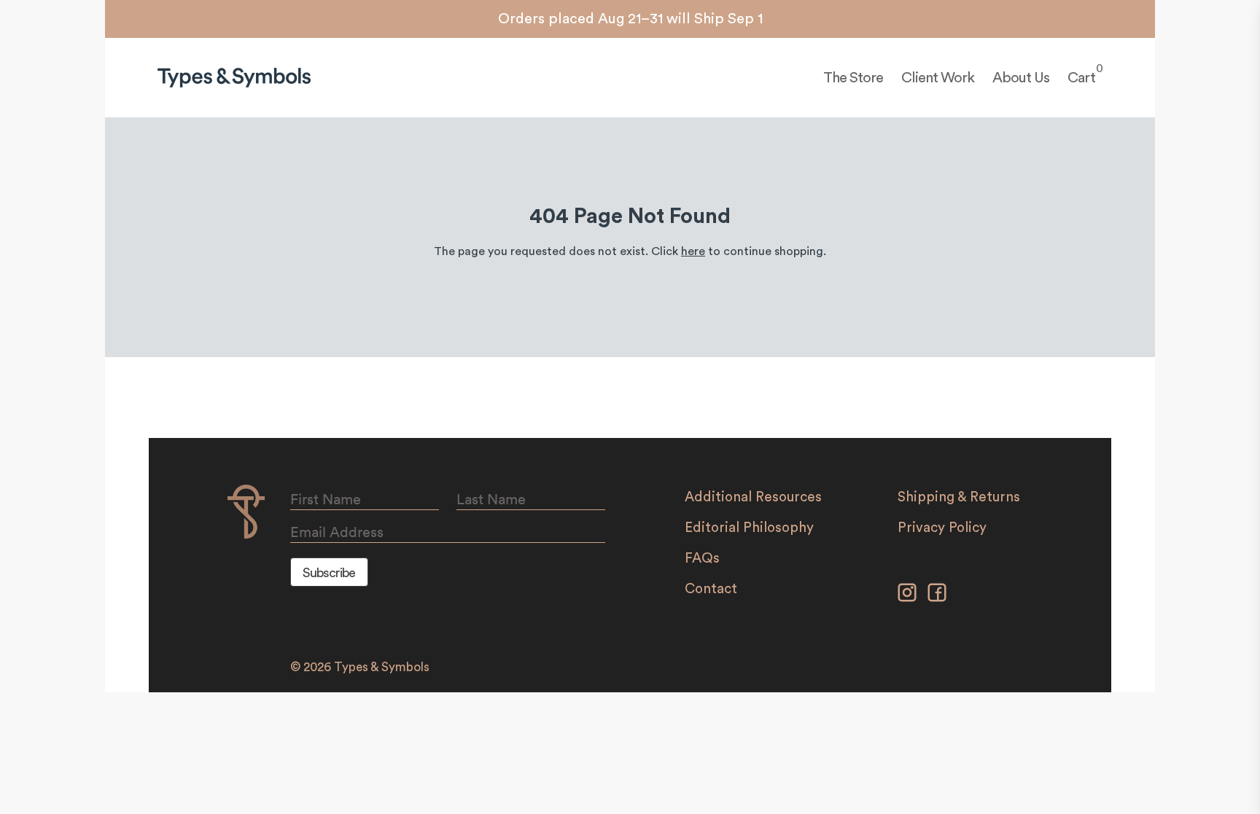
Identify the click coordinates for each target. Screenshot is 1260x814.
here (693, 251)
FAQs (702, 559)
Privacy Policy (942, 528)
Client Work (937, 78)
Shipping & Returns (959, 497)
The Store (853, 78)
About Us (1020, 78)
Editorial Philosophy (749, 528)
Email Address (337, 532)
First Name (325, 499)
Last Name (491, 499)
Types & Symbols (381, 667)
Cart (1081, 77)
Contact (711, 589)
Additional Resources (753, 497)
